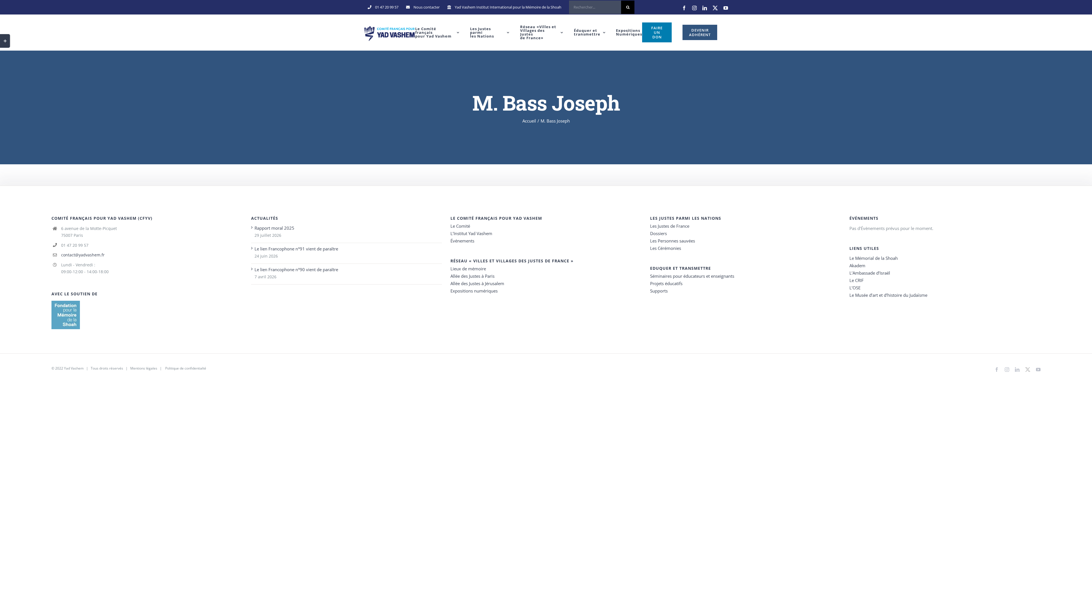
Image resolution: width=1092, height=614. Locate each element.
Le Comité (460, 226)
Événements (462, 241)
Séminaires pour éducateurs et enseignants (692, 276)
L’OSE (855, 288)
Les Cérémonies (665, 248)
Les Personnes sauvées (672, 241)
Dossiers (658, 233)
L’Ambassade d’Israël (869, 273)
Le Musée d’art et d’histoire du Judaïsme (888, 295)
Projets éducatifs (666, 283)
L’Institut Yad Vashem (471, 233)
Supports (659, 291)
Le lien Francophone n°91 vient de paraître (296, 249)
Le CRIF (856, 280)
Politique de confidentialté (185, 368)
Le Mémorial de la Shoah (873, 258)
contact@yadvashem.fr (83, 255)
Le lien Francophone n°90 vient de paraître (296, 269)
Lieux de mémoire (468, 268)
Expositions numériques (474, 291)
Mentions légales (143, 368)
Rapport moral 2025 (274, 228)
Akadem (857, 265)
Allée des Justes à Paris (472, 276)
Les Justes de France (669, 226)
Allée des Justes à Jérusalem (477, 283)
